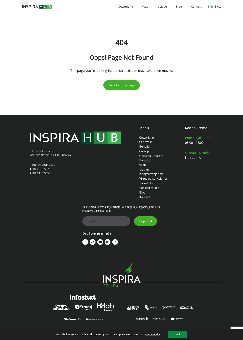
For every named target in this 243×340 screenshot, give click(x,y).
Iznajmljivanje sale (151, 174)
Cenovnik (145, 142)
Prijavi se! (145, 221)
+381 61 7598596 (41, 173)
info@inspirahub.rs (42, 165)
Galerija (144, 151)
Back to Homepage (121, 85)
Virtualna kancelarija (153, 179)
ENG (218, 7)
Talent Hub (146, 183)
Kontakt (196, 7)
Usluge (162, 7)
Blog (179, 7)
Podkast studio (149, 188)
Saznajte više (152, 334)
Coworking (125, 7)
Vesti (145, 7)
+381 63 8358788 (41, 169)
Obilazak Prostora (151, 156)
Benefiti (144, 146)
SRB (210, 7)
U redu (177, 334)
